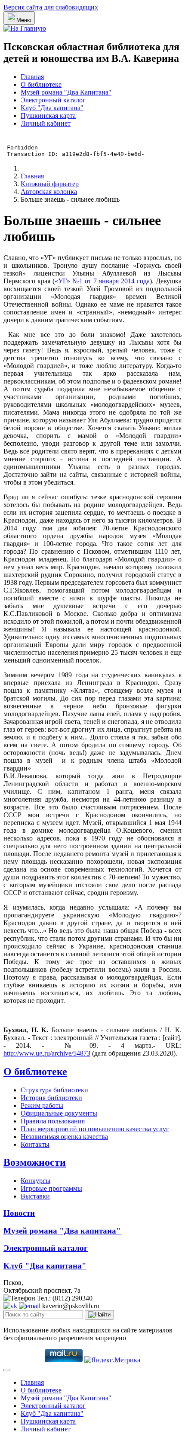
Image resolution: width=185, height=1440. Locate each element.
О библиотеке (41, 84)
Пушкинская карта (48, 115)
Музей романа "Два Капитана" (66, 92)
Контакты (35, 1144)
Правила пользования (53, 1121)
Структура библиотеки (54, 1090)
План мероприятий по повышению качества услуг (95, 1128)
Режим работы (42, 1105)
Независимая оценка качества (64, 1136)
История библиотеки (51, 1097)
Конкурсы (35, 1180)
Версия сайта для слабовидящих (50, 7)
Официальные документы (59, 1113)
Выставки (35, 1196)
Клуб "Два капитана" (52, 107)
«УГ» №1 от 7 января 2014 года (102, 281)
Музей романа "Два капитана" (62, 1230)
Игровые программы (51, 1188)
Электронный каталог (53, 100)
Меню (23, 20)
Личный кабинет (46, 123)
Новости (19, 1213)
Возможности (34, 1162)
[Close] (6, 1370)
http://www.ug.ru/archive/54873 (46, 1053)
